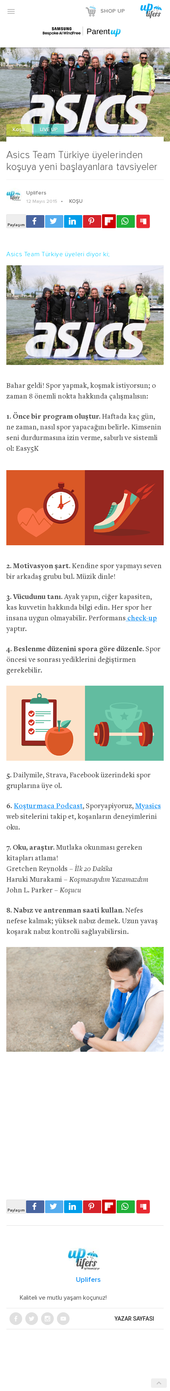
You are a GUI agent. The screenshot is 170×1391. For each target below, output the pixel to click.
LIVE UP (49, 129)
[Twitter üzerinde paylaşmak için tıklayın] (54, 221)
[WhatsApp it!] (126, 221)
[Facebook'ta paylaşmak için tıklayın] (35, 221)
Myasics (148, 806)
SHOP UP (112, 11)
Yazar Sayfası (134, 1318)
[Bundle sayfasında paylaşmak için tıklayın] (143, 221)
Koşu (19, 129)
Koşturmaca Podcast (48, 806)
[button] (11, 11)
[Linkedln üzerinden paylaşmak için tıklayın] (73, 221)
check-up (141, 618)
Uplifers (36, 193)
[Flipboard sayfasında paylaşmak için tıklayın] (109, 221)
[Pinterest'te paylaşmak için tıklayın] (92, 221)
